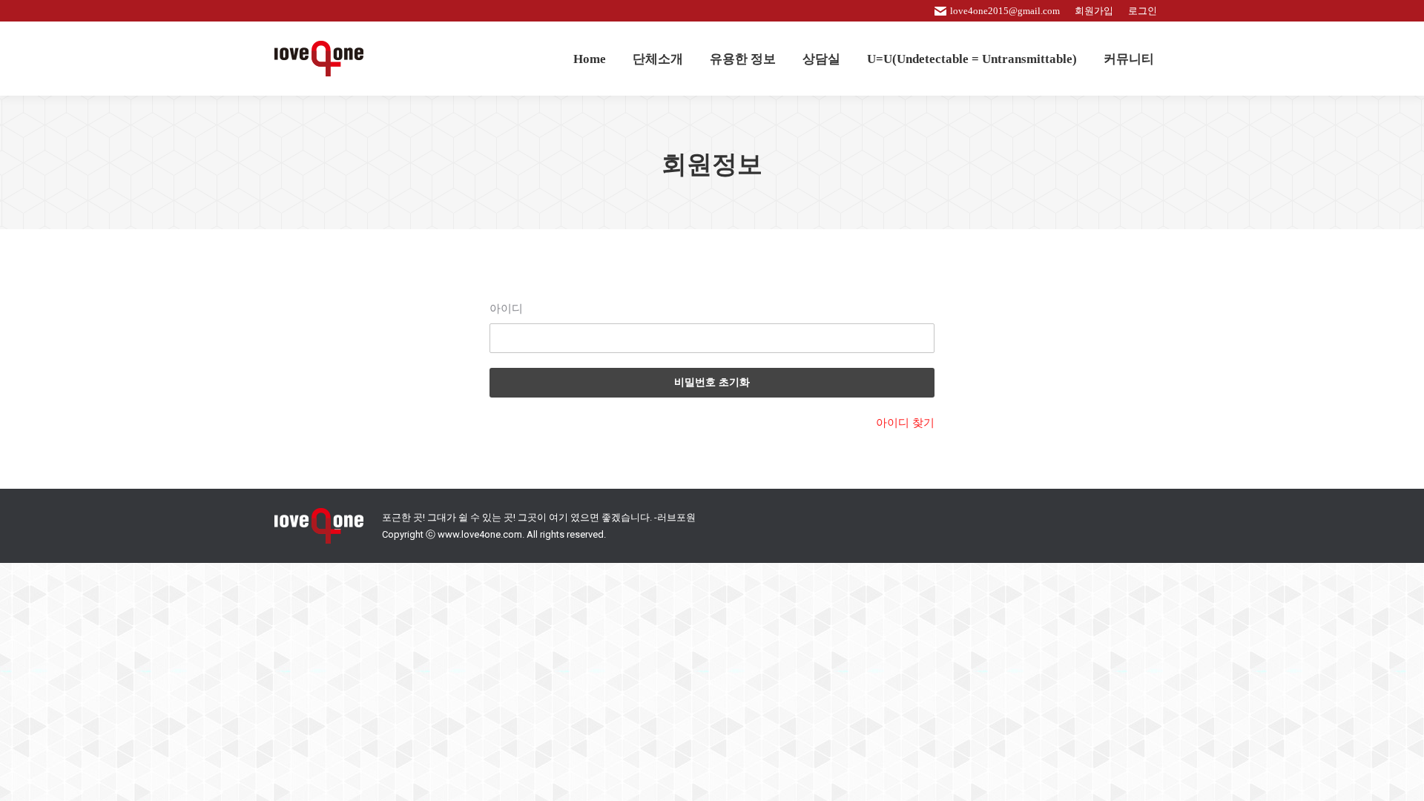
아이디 (506, 308)
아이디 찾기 (905, 423)
